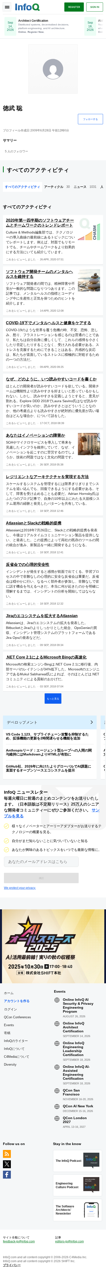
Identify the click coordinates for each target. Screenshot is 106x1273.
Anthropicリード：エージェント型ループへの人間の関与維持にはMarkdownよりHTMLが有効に (49, 752)
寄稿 (7, 1033)
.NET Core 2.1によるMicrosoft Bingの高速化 (46, 657)
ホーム (9, 993)
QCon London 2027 (75, 1120)
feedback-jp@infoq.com (19, 1241)
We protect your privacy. (20, 888)
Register (74, 6)
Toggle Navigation (6, 6)
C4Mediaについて (16, 1056)
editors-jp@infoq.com (69, 1241)
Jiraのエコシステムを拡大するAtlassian (42, 616)
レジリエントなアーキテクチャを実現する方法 (47, 477)
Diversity (10, 1064)
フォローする (90, 119)
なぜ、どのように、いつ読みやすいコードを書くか (51, 379)
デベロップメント (22, 722)
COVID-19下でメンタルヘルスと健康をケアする (48, 323)
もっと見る (53, 698)
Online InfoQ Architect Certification (73, 1027)
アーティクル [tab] (57, 187)
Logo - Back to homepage (27, 6)
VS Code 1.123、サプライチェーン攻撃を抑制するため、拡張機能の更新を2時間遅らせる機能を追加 (47, 736)
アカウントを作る (17, 1001)
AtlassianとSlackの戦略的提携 (33, 523)
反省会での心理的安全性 (27, 564)
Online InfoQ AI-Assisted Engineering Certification (76, 1072)
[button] (41, 878)
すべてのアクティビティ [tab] (22, 187)
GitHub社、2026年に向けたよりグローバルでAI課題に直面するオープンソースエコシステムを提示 (48, 768)
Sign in (94, 6)
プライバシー (12, 1265)
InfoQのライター (16, 1041)
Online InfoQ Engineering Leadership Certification (73, 1049)
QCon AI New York (78, 1106)
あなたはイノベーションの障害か (35, 435)
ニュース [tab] (85, 187)
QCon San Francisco (71, 1092)
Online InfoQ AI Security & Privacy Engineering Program (78, 1005)
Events (9, 1025)
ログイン (10, 1009)
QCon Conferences (17, 1017)
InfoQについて (14, 1049)
